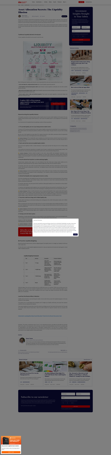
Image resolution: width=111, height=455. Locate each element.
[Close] (20, 437)
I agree (75, 234)
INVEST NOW (11, 452)
